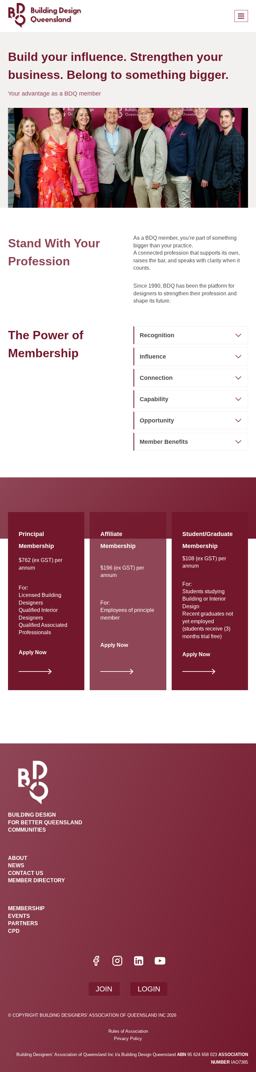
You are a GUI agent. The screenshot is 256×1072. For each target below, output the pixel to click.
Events (19, 916)
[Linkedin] (138, 960)
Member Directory (36, 880)
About (17, 858)
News (16, 865)
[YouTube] (160, 960)
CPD (14, 931)
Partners (23, 923)
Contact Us (25, 873)
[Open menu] (241, 16)
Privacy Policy (128, 1038)
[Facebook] (96, 960)
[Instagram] (117, 960)
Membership (26, 908)
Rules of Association (128, 1031)
